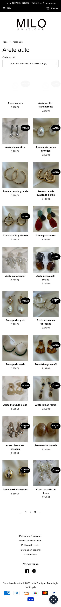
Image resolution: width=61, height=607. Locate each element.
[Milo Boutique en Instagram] (34, 571)
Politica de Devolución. (30, 540)
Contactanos (30, 554)
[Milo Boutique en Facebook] (27, 571)
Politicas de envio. (30, 545)
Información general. (30, 550)
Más (9, 8)
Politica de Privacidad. (30, 536)
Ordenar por (8, 57)
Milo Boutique (39, 583)
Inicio (4, 42)
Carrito (54, 8)
